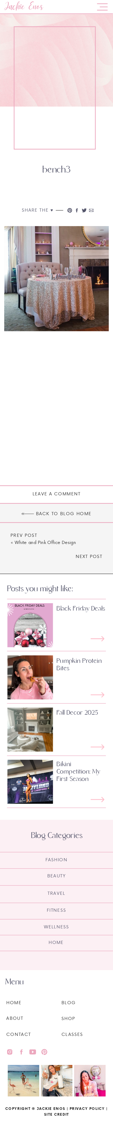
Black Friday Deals (80, 608)
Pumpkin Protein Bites (79, 664)
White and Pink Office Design (45, 542)
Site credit (56, 1114)
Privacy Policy (87, 1108)
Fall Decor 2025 (77, 712)
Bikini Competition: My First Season (78, 771)
